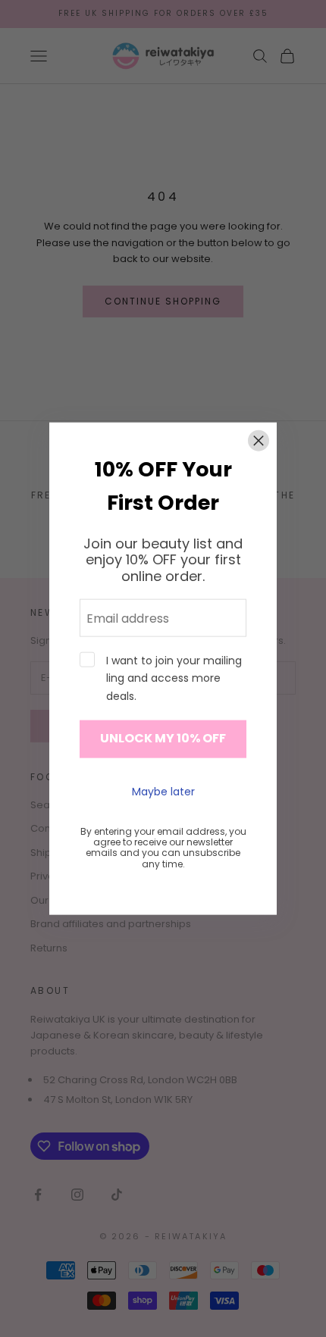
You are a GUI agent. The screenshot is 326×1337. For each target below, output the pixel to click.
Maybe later (163, 791)
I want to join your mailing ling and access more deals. (174, 678)
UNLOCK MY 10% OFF (163, 738)
